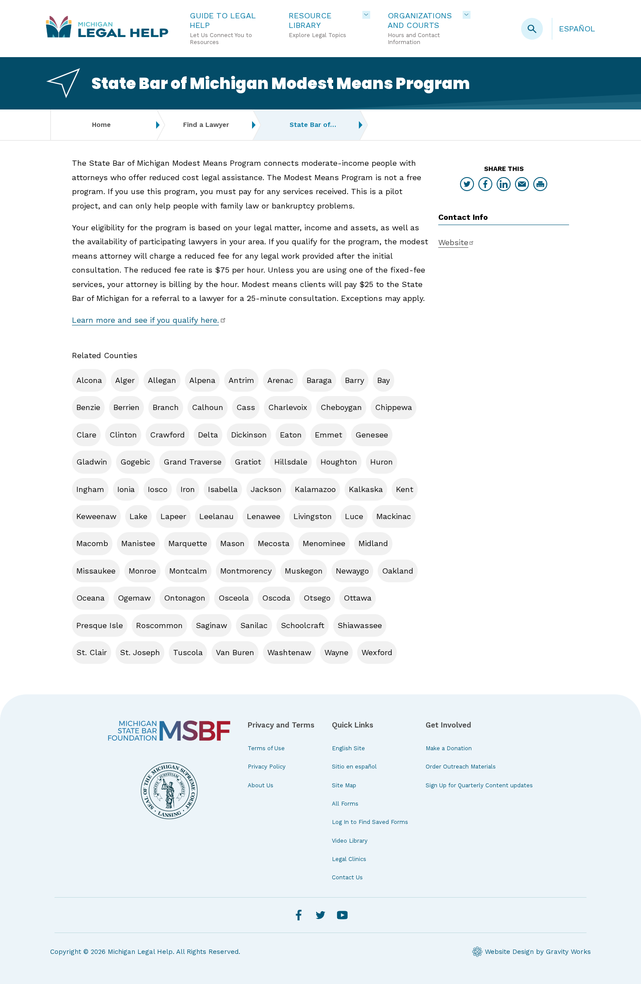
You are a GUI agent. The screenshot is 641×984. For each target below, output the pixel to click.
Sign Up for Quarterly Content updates (479, 785)
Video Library (350, 840)
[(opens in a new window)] (169, 731)
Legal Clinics (349, 859)
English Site (348, 748)
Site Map (344, 785)
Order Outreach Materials (461, 766)
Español (577, 28)
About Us (260, 785)
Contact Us (347, 877)
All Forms (345, 803)
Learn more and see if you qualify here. (145, 320)
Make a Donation (449, 748)
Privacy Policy (267, 766)
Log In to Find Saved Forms (370, 822)
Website (453, 242)
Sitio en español (354, 766)
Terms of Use (266, 748)
